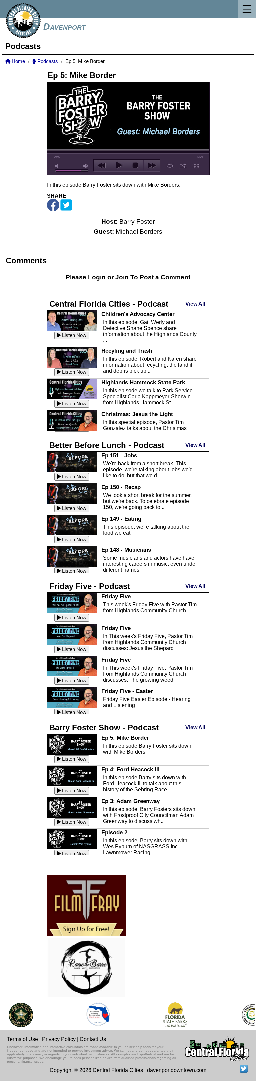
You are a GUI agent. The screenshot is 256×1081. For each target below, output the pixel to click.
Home (17, 61)
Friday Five (116, 596)
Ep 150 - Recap (121, 487)
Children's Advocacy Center (138, 314)
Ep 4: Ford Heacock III (130, 769)
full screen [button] (196, 166)
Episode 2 (114, 832)
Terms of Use (22, 1039)
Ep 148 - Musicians (126, 549)
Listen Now (73, 335)
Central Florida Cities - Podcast (108, 303)
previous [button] (102, 165)
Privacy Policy (59, 1039)
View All (195, 304)
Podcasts (47, 61)
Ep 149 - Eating (121, 518)
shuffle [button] (183, 166)
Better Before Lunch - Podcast (106, 445)
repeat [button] (170, 166)
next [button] (152, 165)
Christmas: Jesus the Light (137, 414)
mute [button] (57, 166)
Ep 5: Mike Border (125, 737)
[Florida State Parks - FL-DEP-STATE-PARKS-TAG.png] (169, 1014)
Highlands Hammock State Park (143, 382)
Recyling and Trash (126, 350)
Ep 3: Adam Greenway (130, 801)
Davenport (64, 27)
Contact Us (93, 1039)
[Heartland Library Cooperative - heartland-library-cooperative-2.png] (92, 1014)
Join (122, 277)
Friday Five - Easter (127, 691)
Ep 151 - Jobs (119, 455)
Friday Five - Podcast (89, 586)
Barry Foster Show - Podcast (104, 727)
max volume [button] (85, 166)
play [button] (118, 165)
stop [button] (135, 165)
